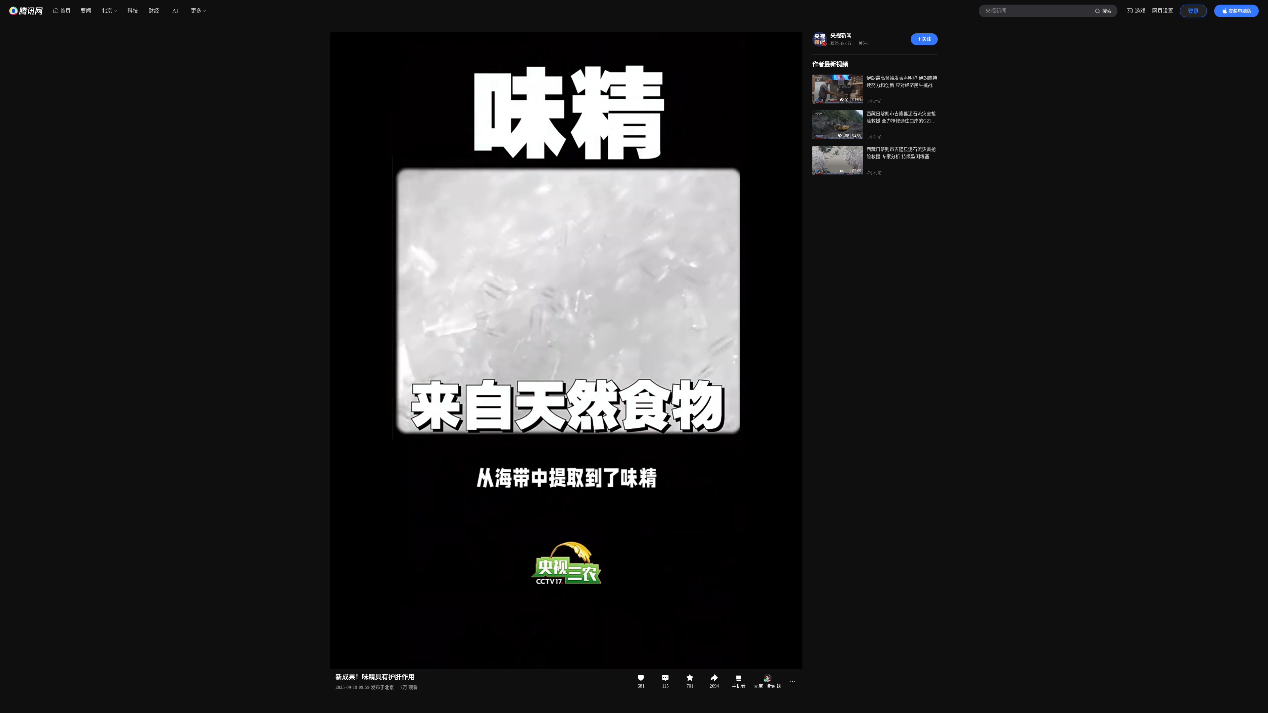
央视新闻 (841, 35)
